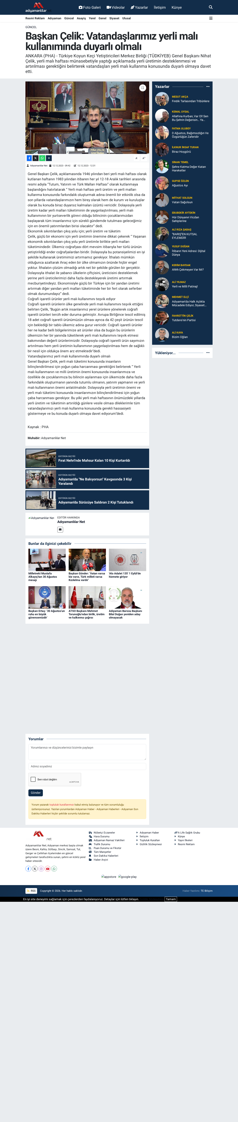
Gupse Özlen (180, 181)
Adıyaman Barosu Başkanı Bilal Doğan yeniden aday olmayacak (125, 614)
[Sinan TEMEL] (162, 166)
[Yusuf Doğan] (162, 250)
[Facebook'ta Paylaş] (29, 158)
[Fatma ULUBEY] (162, 132)
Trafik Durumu (102, 844)
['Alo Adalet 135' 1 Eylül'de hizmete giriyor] (127, 559)
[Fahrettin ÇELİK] (162, 317)
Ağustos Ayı (180, 185)
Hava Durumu (101, 836)
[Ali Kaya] (162, 334)
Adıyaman (54, 18)
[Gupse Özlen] (162, 183)
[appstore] (109, 876)
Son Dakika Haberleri (106, 855)
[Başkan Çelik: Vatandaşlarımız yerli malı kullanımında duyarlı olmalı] (87, 117)
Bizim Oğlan (180, 337)
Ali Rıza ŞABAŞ (181, 229)
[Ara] (211, 7)
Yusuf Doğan (180, 246)
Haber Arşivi (101, 859)
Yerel (92, 18)
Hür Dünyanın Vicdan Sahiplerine (185, 219)
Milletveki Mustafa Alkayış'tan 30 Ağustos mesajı (42, 577)
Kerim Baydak (181, 265)
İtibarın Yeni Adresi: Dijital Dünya (188, 252)
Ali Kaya (177, 332)
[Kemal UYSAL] (162, 115)
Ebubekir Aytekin (183, 212)
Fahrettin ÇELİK (182, 315)
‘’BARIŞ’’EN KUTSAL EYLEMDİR (184, 236)
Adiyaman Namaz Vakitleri (109, 840)
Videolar (118, 7)
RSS (33, 890)
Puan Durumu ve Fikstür (107, 848)
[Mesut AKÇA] (162, 98)
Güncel (69, 18)
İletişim (160, 7)
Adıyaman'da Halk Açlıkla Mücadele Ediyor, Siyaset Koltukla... (188, 303)
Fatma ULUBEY (181, 128)
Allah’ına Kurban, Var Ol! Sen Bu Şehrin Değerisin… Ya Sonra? (190, 118)
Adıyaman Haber (149, 832)
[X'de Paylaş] (36, 158)
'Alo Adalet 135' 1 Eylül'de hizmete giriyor (125, 575)
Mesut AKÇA (180, 96)
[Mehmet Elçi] (162, 301)
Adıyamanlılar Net (38, 165)
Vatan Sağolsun (182, 202)
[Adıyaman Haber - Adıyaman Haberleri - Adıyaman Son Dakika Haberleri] (38, 7)
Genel (102, 18)
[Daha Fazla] (49, 158)
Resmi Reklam (35, 18)
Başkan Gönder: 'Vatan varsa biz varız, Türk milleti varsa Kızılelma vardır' (87, 577)
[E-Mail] (60, 530)
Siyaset (114, 18)
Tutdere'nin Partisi (184, 320)
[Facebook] (28, 869)
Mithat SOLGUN (182, 197)
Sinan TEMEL (180, 162)
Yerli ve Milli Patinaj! (185, 286)
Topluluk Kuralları (150, 840)
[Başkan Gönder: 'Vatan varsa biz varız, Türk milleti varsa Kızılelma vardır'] (87, 559)
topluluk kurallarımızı (62, 804)
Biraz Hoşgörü (181, 151)
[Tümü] (208, 86)
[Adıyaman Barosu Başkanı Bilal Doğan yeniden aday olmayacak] (127, 597)
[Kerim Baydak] (162, 267)
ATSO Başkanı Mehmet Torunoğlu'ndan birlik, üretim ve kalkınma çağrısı (87, 614)
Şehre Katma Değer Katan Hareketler (189, 168)
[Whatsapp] (54, 869)
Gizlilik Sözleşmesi (151, 844)
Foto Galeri (92, 7)
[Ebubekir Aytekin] (162, 216)
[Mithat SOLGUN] (162, 199)
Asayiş (81, 18)
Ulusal (126, 18)
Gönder (36, 792)
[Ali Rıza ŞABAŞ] (162, 233)
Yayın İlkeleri (185, 840)
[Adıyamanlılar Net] (41, 517)
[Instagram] (41, 869)
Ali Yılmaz (179, 282)
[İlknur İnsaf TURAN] (162, 149)
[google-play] (127, 876)
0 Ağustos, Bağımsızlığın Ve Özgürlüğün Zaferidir (190, 134)
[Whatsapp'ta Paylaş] (42, 158)
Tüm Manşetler (102, 851)
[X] (35, 869)
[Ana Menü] (211, 18)
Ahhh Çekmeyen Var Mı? (188, 269)
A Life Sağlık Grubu (189, 832)
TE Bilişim (207, 890)
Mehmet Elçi (180, 297)
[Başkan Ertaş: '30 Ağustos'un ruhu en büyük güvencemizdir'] (47, 597)
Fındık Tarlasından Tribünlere (190, 101)
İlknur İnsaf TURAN (185, 147)
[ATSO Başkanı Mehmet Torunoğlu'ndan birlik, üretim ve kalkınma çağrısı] (87, 597)
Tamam (171, 899)
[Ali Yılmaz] (162, 284)
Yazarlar (141, 7)
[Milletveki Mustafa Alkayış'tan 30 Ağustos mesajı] (47, 559)
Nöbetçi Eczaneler (104, 832)
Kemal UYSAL (180, 111)
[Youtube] (48, 869)
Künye (177, 7)
